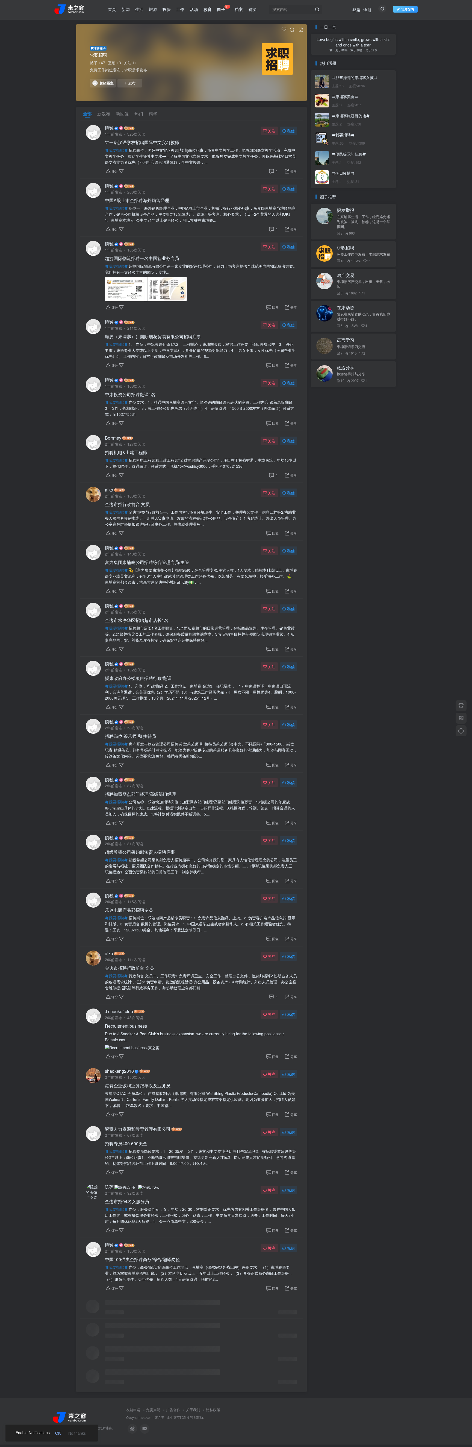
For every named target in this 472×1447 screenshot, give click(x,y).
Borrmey (113, 438)
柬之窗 (159, 1417)
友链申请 (133, 1409)
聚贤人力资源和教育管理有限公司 (137, 1129)
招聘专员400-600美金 (126, 1144)
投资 (167, 9)
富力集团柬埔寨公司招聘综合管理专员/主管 (147, 562)
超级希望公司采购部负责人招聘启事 (140, 852)
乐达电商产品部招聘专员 (129, 910)
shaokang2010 (119, 1071)
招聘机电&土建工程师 (126, 452)
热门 (138, 113)
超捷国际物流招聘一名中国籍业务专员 (142, 258)
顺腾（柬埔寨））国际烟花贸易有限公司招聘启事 (153, 337)
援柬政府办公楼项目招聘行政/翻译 (138, 678)
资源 (252, 9)
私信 (291, 130)
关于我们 (193, 1409)
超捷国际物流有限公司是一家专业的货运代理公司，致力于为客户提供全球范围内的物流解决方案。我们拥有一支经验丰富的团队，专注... (201, 269)
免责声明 (153, 1409)
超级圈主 (106, 83)
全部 (87, 113)
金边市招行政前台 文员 (127, 504)
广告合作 (173, 1409)
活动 (194, 9)
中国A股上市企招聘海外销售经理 (137, 200)
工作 (180, 9)
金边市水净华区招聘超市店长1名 (137, 620)
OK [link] (58, 1433)
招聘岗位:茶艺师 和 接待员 (130, 736)
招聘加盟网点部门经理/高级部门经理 (140, 794)
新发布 (103, 113)
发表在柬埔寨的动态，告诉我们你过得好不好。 (363, 316)
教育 (207, 9)
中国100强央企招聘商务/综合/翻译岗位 (142, 1259)
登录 (356, 10)
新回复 (122, 113)
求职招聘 (98, 55)
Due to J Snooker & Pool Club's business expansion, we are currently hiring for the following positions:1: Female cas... (194, 1036)
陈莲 (109, 1187)
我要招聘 (116, 150)
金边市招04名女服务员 (127, 1201)
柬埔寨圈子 (98, 48)
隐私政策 (213, 1409)
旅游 (153, 9)
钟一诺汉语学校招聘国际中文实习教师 (142, 142)
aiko (109, 490)
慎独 (109, 128)
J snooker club (119, 1011)
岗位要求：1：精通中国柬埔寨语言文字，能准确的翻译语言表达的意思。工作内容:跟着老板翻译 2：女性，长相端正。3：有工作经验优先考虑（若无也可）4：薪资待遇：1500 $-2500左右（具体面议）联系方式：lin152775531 (199, 408)
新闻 (126, 9)
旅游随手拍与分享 (351, 374)
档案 (239, 9)
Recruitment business (126, 1026)
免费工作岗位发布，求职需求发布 (363, 254)
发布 (131, 83)
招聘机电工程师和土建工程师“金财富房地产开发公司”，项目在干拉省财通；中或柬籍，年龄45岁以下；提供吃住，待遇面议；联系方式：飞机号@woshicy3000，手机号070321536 (200, 463)
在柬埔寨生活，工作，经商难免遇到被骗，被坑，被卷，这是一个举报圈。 (363, 221)
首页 (112, 9)
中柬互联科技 (180, 1417)
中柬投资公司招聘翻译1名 (130, 394)
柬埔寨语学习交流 (351, 346)
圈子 (223, 8)
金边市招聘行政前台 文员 (129, 968)
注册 (367, 10)
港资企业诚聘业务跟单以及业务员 (137, 1086)
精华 (153, 113)
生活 (139, 9)
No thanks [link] (77, 1433)
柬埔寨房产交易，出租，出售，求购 (363, 284)
